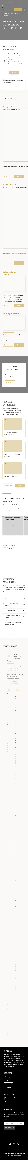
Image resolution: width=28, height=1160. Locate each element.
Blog (5, 1104)
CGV (8, 1155)
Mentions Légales (16, 1155)
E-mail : (6, 1119)
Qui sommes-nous (9, 1098)
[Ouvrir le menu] (24, 9)
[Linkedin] (18, 1144)
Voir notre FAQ (14, 634)
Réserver (18, 10)
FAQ (5, 1102)
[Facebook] (10, 1144)
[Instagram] (14, 1144)
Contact (6, 1100)
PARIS (13, 525)
